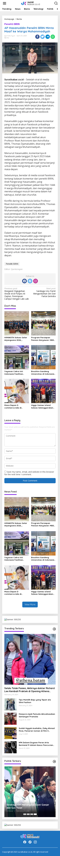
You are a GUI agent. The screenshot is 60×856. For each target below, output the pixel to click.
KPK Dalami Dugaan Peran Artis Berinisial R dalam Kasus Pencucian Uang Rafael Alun (36, 743)
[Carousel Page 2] (28, 814)
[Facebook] (24, 281)
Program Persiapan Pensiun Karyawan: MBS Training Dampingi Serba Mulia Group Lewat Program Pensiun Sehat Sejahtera (43, 338)
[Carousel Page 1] (24, 814)
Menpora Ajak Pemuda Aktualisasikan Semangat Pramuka (37, 715)
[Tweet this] (42, 37)
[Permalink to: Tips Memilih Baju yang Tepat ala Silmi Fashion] (10, 704)
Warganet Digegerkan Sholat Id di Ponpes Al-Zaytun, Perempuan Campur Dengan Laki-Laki (16, 293)
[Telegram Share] (47, 37)
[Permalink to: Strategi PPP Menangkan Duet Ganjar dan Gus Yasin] (30, 791)
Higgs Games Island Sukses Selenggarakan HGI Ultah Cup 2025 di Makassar (42, 406)
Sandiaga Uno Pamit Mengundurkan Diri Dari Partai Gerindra (44, 292)
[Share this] (37, 37)
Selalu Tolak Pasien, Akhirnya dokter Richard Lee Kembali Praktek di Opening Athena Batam (29, 690)
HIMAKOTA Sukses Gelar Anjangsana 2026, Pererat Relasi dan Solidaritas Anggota (15, 338)
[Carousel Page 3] (31, 814)
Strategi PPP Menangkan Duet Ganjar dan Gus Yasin (28, 806)
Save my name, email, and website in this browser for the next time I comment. (29, 473)
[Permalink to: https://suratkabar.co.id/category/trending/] (54, 629)
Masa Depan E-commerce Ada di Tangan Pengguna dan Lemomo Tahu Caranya (15, 406)
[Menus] (4, 3)
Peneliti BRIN (12, 24)
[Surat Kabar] (30, 3)
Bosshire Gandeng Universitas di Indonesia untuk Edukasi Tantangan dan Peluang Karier (43, 372)
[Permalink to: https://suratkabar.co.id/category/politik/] (54, 761)
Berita (6, 38)
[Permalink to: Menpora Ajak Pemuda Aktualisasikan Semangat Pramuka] (10, 718)
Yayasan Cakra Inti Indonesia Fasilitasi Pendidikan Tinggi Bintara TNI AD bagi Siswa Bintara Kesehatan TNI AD (16, 372)
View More (30, 604)
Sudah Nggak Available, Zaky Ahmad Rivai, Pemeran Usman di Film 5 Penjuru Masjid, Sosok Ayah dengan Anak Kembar (37, 729)
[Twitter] (30, 281)
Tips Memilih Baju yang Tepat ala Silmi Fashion (35, 701)
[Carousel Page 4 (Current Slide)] (35, 814)
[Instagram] (35, 281)
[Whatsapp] (53, 37)
